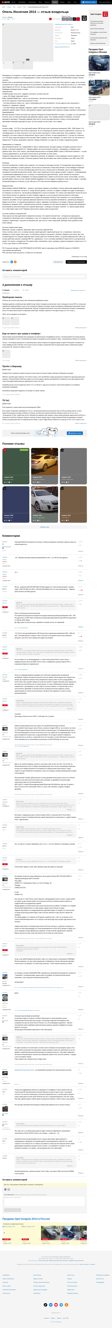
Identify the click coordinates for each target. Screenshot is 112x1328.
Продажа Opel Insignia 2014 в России (26, 1218)
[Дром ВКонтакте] (50, 1305)
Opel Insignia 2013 (94, 97)
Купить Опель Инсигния (97, 28)
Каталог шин (70, 1275)
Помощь (53, 1318)
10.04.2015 (4, 557)
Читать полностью (80, 327)
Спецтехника (6, 1293)
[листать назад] (5, 42)
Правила (59, 1318)
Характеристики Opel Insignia (63, 24)
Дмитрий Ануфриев (6, 546)
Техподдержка (100, 1282)
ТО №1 (5, 400)
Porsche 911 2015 (42, 987)
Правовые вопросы (72, 1293)
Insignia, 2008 (8, 515)
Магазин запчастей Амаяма (41, 1282)
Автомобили (22, 2)
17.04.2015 (4, 992)
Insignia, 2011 (37, 515)
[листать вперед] (49, 42)
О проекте (46, 1318)
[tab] (5, 291)
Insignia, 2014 (66, 515)
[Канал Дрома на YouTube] (56, 1305)
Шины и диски (7, 1286)
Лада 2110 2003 (34, 987)
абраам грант (5, 1077)
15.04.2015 (4, 824)
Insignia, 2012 (66, 477)
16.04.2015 (4, 875)
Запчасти (47, 2)
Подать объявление (8, 1278)
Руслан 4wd (5, 732)
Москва (13, 2)
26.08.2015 (4, 1104)
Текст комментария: (25, 1194)
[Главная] (6, 2)
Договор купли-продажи (40, 1289)
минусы (86, 1264)
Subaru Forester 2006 (34, 1010)
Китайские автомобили (9, 1289)
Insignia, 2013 (37, 477)
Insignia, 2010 (8, 477)
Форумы (69, 1278)
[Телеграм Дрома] (61, 1305)
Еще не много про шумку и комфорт (21, 333)
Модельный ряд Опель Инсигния (58, 1260)
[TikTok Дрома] (45, 1305)
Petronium (7, 517)
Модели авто (55, 1312)
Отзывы (55, 2)
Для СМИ (65, 1318)
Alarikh (63, 479)
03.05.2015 (4, 1035)
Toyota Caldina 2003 (24, 746)
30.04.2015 (4, 1015)
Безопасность (100, 1278)
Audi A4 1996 (49, 987)
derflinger (6, 479)
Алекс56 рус (5, 1003)
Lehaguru (4, 559)
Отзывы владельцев (39, 1286)
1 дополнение (24, 450)
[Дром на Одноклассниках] (66, 1305)
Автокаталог (37, 1293)
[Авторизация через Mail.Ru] (8, 1189)
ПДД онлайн (70, 1289)
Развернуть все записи (77, 290)
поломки (92, 1264)
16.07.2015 (4, 1089)
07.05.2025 (4, 1155)
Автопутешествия (72, 1286)
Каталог (62, 2)
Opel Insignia (96, 14)
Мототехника (37, 1275)
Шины (69, 2)
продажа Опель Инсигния (76, 1260)
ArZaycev (5, 17)
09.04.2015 (4, 541)
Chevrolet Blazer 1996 (25, 987)
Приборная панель (12, 297)
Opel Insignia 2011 (94, 72)
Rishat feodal (5, 1020)
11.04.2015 (4, 725)
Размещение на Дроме (102, 1275)
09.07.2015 (4, 1069)
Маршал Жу (5, 1124)
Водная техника (38, 1278)
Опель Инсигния (43, 1260)
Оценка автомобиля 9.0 (62, 47)
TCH (63, 517)
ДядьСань (4, 981)
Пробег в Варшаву (12, 366)
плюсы (81, 1264)
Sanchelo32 (4, 677)
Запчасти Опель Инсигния (97, 43)
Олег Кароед (5, 1113)
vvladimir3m (36, 479)
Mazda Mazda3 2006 (25, 1010)
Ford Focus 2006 (55, 987)
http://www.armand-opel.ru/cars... (25, 1070)
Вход (104, 2)
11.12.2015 (4, 1138)
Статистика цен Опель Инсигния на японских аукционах (96, 23)
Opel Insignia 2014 (24, 627)
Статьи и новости (72, 1282)
